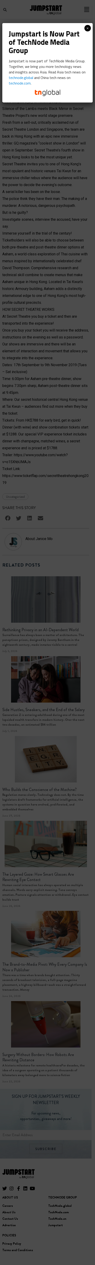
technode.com (20, 83)
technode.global (21, 77)
